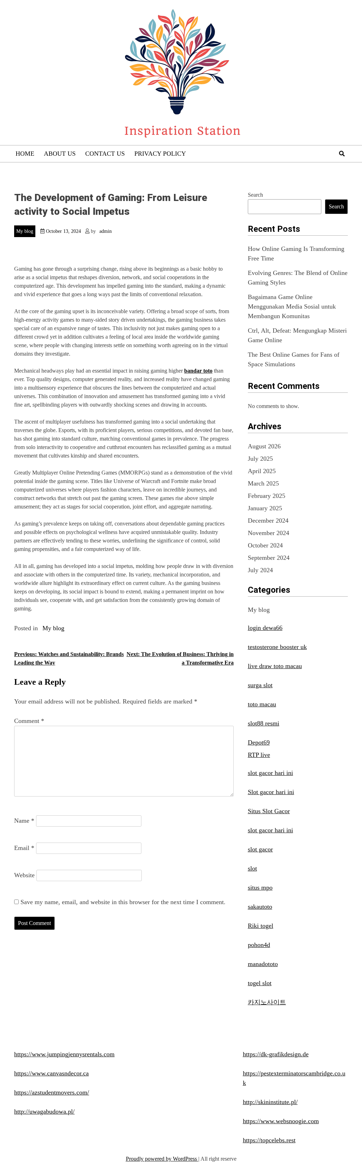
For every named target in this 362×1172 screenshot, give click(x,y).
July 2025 (260, 458)
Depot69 (259, 742)
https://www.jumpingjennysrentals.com (64, 1054)
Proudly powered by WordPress (162, 1159)
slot (252, 868)
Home (25, 153)
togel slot (260, 983)
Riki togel (260, 925)
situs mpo (260, 887)
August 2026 (264, 446)
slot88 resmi (263, 723)
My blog (24, 231)
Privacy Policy (160, 153)
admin (105, 231)
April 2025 (262, 471)
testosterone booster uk (277, 646)
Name (24, 820)
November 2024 (268, 532)
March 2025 (263, 483)
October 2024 (265, 545)
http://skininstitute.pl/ (270, 1101)
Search (255, 195)
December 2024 (268, 520)
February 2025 (266, 495)
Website (24, 875)
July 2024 (260, 570)
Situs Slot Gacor (269, 811)
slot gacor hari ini (270, 772)
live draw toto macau (275, 666)
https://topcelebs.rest (269, 1140)
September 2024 (269, 557)
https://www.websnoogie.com (281, 1121)
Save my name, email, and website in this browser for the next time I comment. (123, 902)
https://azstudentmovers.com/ (51, 1092)
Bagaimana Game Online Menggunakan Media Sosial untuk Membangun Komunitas (292, 306)
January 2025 (265, 508)
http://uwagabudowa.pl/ (44, 1111)
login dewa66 (265, 627)
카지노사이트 (267, 1002)
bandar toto (198, 371)
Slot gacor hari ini (271, 791)
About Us (60, 153)
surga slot (260, 685)
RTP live (259, 754)
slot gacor (260, 849)
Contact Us (105, 153)
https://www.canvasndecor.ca (51, 1073)
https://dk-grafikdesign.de (276, 1054)
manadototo (263, 963)
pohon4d (259, 944)
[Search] (342, 154)
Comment (29, 720)
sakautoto (260, 906)
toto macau (262, 704)
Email (24, 847)
